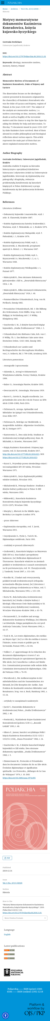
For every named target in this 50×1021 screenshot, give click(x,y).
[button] (5, 1015)
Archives (14, 9)
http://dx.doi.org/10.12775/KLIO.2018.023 (21, 454)
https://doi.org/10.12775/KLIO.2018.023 (20, 457)
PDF (8, 858)
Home (5, 9)
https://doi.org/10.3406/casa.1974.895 (19, 778)
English (7, 934)
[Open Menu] (2, 2)
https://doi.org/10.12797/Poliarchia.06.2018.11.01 (24, 56)
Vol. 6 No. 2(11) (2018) (30, 9)
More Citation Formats (14, 918)
